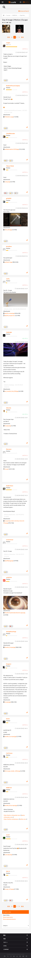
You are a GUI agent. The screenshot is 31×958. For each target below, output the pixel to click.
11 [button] (17, 34)
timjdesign (9, 332)
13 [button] (19, 34)
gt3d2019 (8, 198)
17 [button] (24, 34)
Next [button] (3, 29)
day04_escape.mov (10, 315)
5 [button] (10, 34)
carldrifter (9, 577)
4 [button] (9, 34)
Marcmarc (8, 449)
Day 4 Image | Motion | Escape (23, 15)
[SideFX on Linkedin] (26, 956)
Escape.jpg (7, 702)
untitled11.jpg (8, 262)
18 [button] (25, 34)
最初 (8, 37)
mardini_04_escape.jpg (11, 805)
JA (22, 2)
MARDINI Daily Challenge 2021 (15, 15)
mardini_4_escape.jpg (10, 736)
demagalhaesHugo (11, 631)
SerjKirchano (9, 485)
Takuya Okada (10, 166)
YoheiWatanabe (10, 133)
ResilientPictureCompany (13, 85)
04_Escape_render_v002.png (12, 771)
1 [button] (5, 34)
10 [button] (16, 34)
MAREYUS (9, 787)
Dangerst (8, 664)
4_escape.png (8, 854)
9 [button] (14, 34)
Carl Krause (9, 753)
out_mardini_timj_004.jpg (11, 391)
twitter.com (23, 819)
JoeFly (8, 278)
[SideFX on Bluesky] (14, 956)
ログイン (27, 2)
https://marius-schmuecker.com (12, 815)
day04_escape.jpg (9, 313)
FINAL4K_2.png (9, 117)
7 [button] (12, 34)
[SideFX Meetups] (17, 956)
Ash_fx (8, 871)
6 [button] (11, 34)
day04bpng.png (9, 560)
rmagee (8, 42)
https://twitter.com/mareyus (11, 819)
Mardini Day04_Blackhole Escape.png (15, 612)
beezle (8, 718)
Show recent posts (8, 917)
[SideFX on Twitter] (8, 956)
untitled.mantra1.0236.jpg (12, 149)
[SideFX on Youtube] (23, 956)
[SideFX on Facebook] (4, 956)
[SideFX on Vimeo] (20, 956)
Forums (8, 15)
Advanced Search (24, 11)
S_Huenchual (9, 539)
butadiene (9, 246)
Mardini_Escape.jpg (10, 647)
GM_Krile (8, 408)
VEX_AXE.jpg (8, 229)
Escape (6, 469)
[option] (9, 29)
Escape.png (8, 425)
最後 (22, 37)
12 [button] (18, 34)
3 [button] (7, 34)
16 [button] (23, 34)
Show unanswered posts (9, 919)
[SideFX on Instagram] (11, 956)
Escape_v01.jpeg (9, 889)
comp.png (7, 181)
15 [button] (22, 34)
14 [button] (20, 34)
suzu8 (7, 834)
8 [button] (13, 34)
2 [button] (6, 34)
